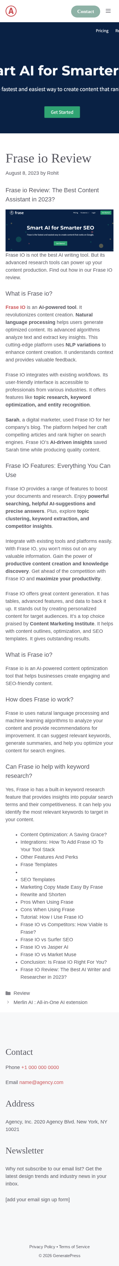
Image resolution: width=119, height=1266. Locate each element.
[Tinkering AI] (11, 11)
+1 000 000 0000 (40, 1067)
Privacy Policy (42, 1246)
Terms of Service (74, 1246)
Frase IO (15, 307)
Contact (85, 11)
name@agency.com (41, 1082)
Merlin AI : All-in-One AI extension (50, 1002)
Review (22, 993)
